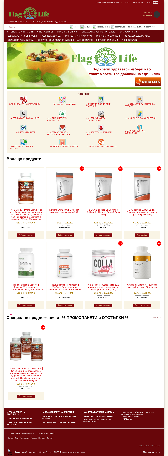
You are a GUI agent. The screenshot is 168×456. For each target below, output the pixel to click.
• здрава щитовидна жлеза (137, 36)
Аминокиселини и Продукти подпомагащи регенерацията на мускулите (137, 413)
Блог (75, 27)
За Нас (10, 438)
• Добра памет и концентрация (22, 36)
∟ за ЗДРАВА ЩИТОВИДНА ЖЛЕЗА (98, 412)
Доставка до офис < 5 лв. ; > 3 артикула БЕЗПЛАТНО (135, 27)
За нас (87, 27)
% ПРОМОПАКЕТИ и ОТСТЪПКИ (20, 32)
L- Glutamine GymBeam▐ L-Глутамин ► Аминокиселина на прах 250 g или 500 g (142, 212)
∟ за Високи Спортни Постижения (97, 416)
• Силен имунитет (44, 32)
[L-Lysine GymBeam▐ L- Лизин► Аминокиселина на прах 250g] (64, 188)
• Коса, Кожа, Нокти (127, 32)
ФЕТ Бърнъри (128, 419)
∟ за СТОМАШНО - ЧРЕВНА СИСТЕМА (58, 423)
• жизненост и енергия (67, 32)
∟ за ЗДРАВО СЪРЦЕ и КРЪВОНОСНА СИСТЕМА (58, 417)
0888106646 (50, 433)
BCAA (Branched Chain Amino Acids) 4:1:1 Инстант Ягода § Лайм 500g (103, 212)
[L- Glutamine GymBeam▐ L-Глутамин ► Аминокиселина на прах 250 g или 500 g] (142, 188)
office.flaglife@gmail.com (25, 433)
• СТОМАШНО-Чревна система (20, 40)
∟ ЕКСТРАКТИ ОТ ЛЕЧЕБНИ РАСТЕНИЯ (19, 424)
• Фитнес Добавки (128, 40)
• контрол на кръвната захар (78, 36)
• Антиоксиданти (84, 40)
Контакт (50, 438)
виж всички (157, 318)
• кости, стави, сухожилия (108, 36)
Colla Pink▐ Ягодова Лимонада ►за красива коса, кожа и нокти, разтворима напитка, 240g (103, 287)
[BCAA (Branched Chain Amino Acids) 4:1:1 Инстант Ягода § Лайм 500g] (103, 188)
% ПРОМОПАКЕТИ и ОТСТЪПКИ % (16, 413)
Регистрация (138, 2)
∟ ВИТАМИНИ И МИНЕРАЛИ (19, 418)
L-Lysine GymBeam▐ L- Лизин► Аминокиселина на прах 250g (64, 211)
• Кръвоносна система (50, 36)
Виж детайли (142, 235)
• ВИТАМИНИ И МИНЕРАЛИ (106, 40)
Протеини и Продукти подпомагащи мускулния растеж (97, 420)
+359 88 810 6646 (102, 27)
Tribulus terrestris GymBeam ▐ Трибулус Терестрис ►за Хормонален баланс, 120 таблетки (64, 287)
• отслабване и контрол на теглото (98, 32)
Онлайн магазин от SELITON (149, 446)
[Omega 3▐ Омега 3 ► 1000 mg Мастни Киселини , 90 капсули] (142, 262)
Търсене (34, 438)
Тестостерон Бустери (131, 416)
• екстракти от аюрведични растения (55, 40)
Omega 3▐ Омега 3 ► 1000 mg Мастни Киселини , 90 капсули (142, 286)
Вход (126, 2)
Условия (42, 438)
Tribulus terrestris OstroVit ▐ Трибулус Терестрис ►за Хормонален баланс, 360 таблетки (26, 287)
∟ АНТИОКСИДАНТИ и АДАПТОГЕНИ (58, 412)
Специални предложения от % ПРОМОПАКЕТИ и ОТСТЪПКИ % (67, 317)
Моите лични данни (151, 452)
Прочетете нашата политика (72, 452)
